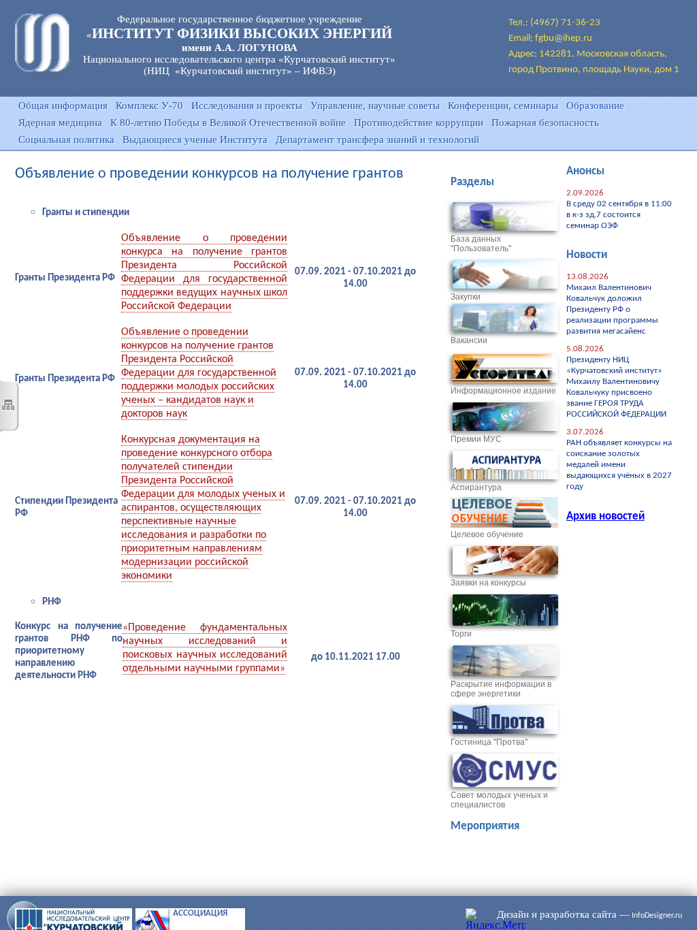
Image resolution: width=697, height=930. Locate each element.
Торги (461, 634)
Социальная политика (66, 139)
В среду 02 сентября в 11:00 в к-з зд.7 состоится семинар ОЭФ (619, 214)
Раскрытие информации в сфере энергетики (501, 689)
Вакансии (469, 340)
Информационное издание (503, 391)
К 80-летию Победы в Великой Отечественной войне (228, 122)
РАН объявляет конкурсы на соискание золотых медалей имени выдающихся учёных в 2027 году (619, 464)
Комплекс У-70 (149, 105)
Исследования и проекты (246, 105)
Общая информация (63, 105)
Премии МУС (476, 439)
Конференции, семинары (503, 105)
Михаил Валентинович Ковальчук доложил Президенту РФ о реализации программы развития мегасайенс (612, 309)
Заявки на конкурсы (488, 583)
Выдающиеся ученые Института (195, 139)
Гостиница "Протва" (489, 742)
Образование (595, 105)
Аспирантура (476, 487)
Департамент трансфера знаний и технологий (377, 139)
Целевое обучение (487, 534)
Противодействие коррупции (418, 122)
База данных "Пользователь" (481, 243)
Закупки (466, 297)
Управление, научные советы (375, 105)
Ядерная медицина (60, 122)
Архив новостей (605, 516)
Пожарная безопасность (545, 122)
